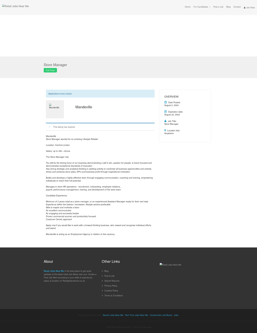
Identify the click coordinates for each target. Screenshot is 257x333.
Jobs (176, 315)
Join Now (250, 7)
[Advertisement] (128, 36)
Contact (237, 6)
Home (188, 6)
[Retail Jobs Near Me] (15, 7)
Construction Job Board (161, 315)
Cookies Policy (111, 290)
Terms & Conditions (113, 295)
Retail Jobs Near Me (54, 270)
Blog (228, 6)
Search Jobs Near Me (113, 315)
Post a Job (218, 6)
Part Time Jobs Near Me (136, 315)
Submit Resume (111, 280)
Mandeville (83, 106)
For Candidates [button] (200, 6)
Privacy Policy (110, 285)
